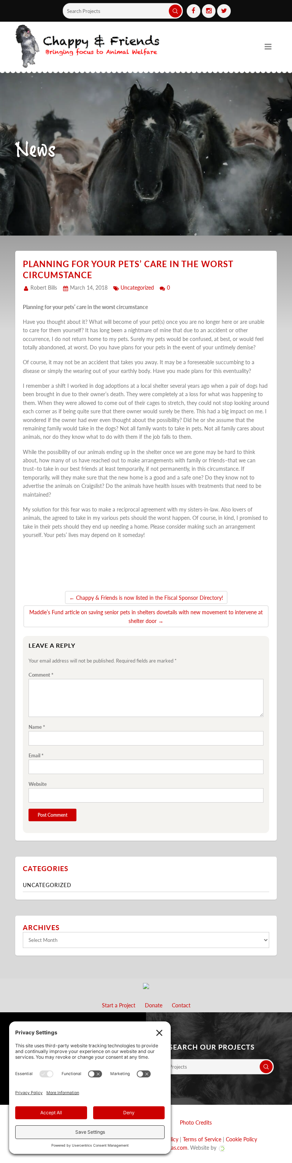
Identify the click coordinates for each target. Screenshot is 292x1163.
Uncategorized (137, 287)
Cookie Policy (241, 1139)
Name (37, 726)
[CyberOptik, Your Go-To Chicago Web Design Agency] (221, 1147)
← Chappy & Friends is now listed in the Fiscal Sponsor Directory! (146, 597)
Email (36, 755)
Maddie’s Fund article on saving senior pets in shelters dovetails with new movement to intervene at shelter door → (146, 616)
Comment (41, 674)
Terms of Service (202, 1139)
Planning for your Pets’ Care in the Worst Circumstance (128, 269)
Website (38, 784)
